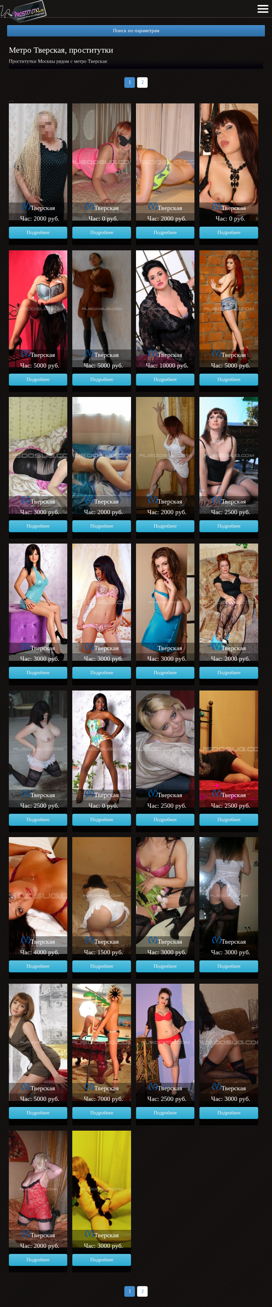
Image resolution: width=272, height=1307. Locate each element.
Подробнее (38, 232)
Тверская (42, 207)
